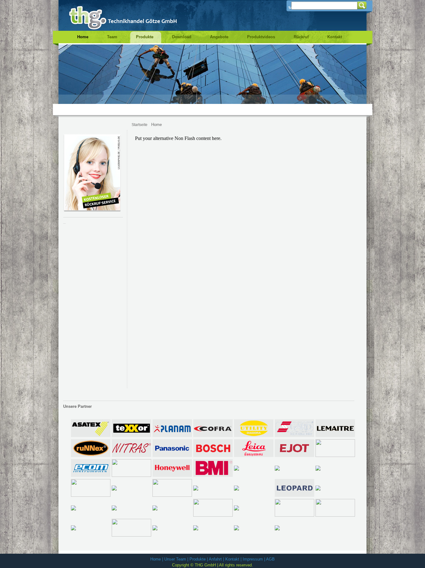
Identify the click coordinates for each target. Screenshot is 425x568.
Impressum (253, 559)
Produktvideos (261, 37)
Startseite (139, 125)
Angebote (219, 37)
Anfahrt (215, 559)
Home (82, 37)
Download (181, 37)
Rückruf (301, 37)
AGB (270, 559)
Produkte (144, 37)
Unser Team (175, 559)
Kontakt (334, 37)
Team (112, 37)
